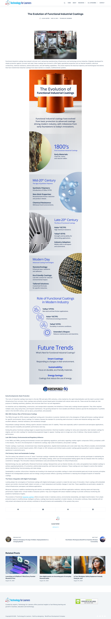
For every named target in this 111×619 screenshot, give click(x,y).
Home (69, 2)
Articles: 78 (55, 527)
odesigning (40, 616)
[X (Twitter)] (43, 509)
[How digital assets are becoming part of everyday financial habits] (55, 565)
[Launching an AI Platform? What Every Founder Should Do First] (21, 565)
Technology (63, 18)
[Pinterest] (68, 509)
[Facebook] (18, 509)
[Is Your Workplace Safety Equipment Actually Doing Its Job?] (89, 565)
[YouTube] (104, 616)
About (74, 2)
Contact (102, 2)
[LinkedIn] (93, 509)
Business (69, 18)
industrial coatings (28, 497)
